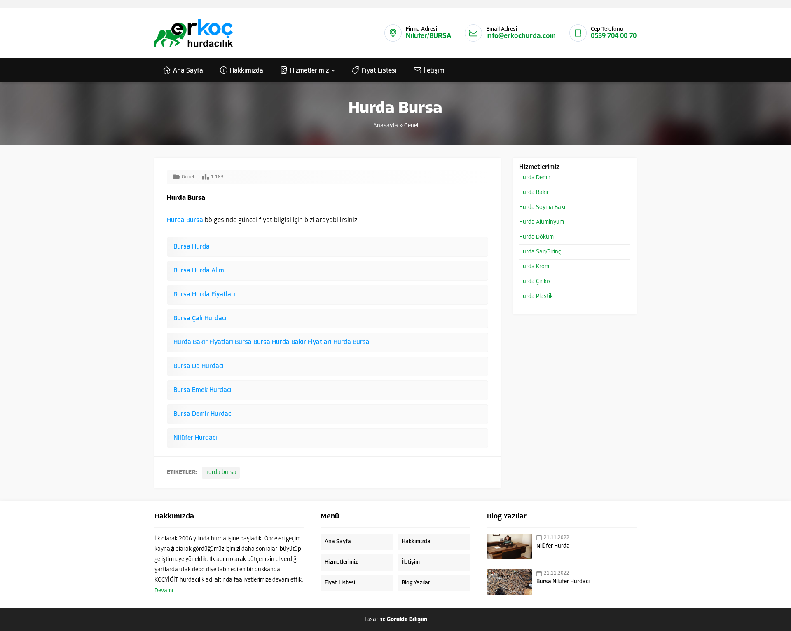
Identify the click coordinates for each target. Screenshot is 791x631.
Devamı (163, 591)
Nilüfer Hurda (553, 546)
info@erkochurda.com (521, 36)
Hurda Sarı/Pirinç (540, 252)
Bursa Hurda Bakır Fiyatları (293, 342)
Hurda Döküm (536, 237)
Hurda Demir (534, 178)
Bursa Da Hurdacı (198, 366)
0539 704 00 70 (614, 36)
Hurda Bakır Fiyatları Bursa (213, 342)
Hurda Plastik (536, 296)
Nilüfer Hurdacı (195, 438)
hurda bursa (220, 472)
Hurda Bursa (185, 220)
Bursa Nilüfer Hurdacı (563, 582)
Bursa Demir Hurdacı (203, 414)
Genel (411, 126)
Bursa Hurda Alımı (199, 270)
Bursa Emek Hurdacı (202, 390)
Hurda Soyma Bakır (543, 207)
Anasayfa (385, 126)
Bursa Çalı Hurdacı (200, 318)
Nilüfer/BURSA (428, 36)
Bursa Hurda (191, 247)
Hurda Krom (534, 267)
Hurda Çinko (534, 282)
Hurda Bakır (534, 193)
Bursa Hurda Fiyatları (204, 294)
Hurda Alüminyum (541, 222)
